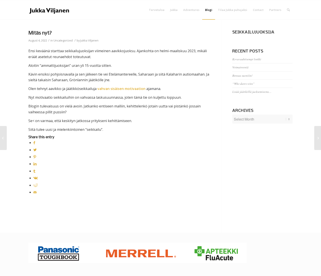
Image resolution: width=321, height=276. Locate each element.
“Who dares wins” (243, 83)
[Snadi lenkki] (3, 138)
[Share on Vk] (35, 178)
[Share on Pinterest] (34, 156)
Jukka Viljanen (89, 40)
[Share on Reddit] (35, 185)
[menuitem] (156, 9)
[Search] (288, 9)
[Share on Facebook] (34, 142)
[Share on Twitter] (35, 149)
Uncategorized (63, 40)
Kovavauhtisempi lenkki (246, 59)
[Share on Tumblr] (34, 171)
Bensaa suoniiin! (242, 75)
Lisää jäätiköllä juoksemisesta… (251, 92)
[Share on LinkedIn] (34, 163)
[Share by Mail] (34, 192)
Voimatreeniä (240, 67)
